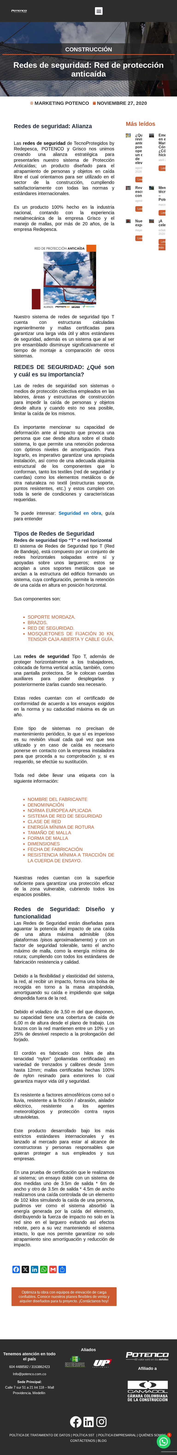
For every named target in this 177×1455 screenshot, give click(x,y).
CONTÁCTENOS (82, 1441)
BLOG (102, 1441)
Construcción (88, 49)
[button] (99, 11)
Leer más (163, 244)
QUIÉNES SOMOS (152, 1435)
